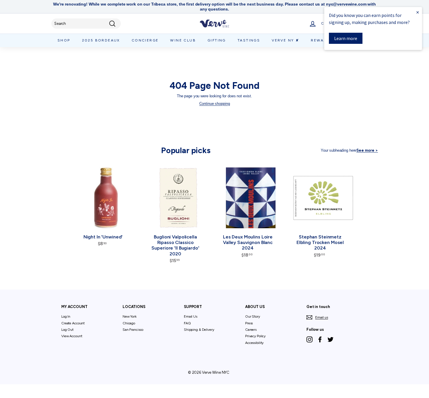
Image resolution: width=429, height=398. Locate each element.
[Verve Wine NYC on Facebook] (320, 339)
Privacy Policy (255, 336)
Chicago (129, 323)
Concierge (145, 40)
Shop (63, 40)
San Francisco (133, 330)
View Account (71, 336)
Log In (65, 316)
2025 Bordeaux (101, 40)
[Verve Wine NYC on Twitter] (330, 339)
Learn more (345, 38)
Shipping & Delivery (199, 330)
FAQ (187, 323)
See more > (367, 150)
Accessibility (254, 343)
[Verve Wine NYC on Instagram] (309, 339)
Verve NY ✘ (285, 40)
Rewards (322, 40)
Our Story (252, 316)
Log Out (67, 330)
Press (249, 323)
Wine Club (183, 40)
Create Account (73, 323)
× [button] (417, 12)
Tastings (249, 40)
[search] (86, 23)
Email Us (190, 316)
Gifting (216, 40)
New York (130, 316)
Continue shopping (214, 103)
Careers (251, 330)
